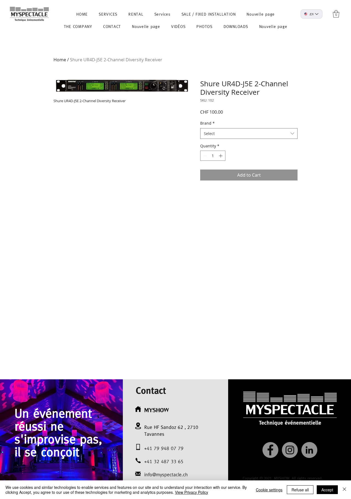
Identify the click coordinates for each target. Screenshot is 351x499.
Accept (327, 489)
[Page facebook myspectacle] (270, 450)
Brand (207, 123)
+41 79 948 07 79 (163, 448)
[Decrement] (204, 155)
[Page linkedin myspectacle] (309, 450)
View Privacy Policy (191, 492)
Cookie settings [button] (269, 489)
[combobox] (249, 133)
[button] (336, 14)
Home (59, 60)
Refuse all (300, 489)
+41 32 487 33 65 (163, 461)
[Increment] (221, 155)
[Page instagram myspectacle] (290, 450)
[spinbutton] (213, 155)
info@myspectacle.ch (166, 474)
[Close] (344, 490)
